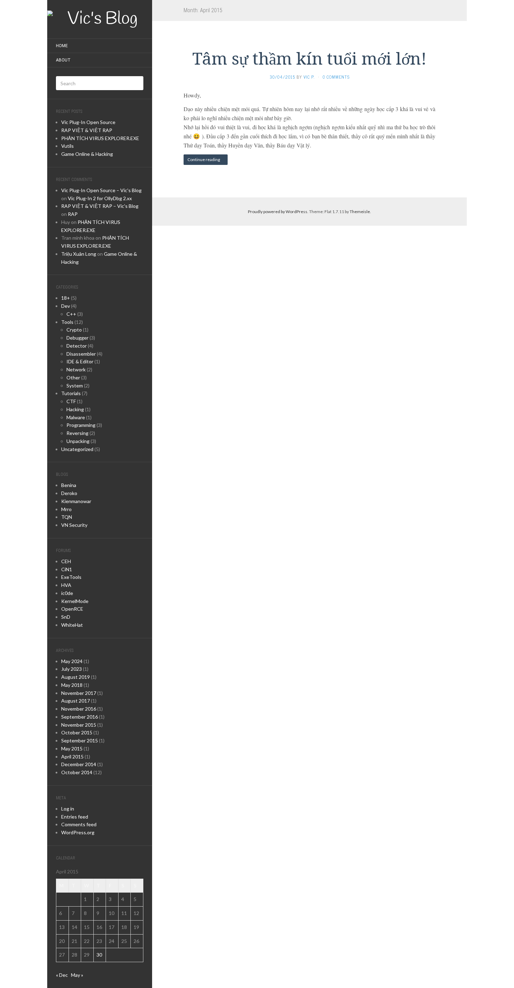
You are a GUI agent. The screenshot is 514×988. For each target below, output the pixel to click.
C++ (71, 314)
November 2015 (78, 725)
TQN (66, 517)
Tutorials (71, 393)
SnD (65, 617)
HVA (66, 585)
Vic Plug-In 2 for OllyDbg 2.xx (100, 198)
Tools (67, 322)
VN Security (74, 525)
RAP (73, 214)
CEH (66, 561)
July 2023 (71, 669)
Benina (68, 485)
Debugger (77, 338)
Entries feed (74, 817)
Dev (65, 306)
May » (77, 975)
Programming (80, 425)
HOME (62, 45)
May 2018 (72, 685)
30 (99, 955)
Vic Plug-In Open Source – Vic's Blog (101, 190)
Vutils (67, 146)
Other (73, 377)
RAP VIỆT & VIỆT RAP (86, 130)
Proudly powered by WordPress (277, 211)
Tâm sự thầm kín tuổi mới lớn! (309, 59)
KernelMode (74, 601)
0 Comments (336, 76)
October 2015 (76, 732)
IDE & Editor (79, 361)
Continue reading (204, 159)
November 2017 (78, 693)
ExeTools (71, 577)
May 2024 (72, 661)
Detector (76, 346)
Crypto (74, 330)
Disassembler (81, 354)
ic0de (67, 593)
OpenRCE (72, 609)
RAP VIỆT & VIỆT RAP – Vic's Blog (99, 206)
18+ (65, 298)
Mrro (66, 509)
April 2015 (72, 757)
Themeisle (360, 211)
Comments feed (79, 824)
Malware (75, 417)
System (74, 385)
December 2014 (78, 764)
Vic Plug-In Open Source (88, 122)
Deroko (69, 493)
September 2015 (79, 740)
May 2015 (72, 748)
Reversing (77, 433)
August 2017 (75, 701)
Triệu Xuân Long (78, 254)
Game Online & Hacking (87, 154)
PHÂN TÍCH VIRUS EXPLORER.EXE (100, 138)
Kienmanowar (76, 501)
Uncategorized (77, 449)
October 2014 (76, 772)
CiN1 (66, 569)
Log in (67, 809)
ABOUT (63, 60)
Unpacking (78, 441)
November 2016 (78, 709)
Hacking (75, 409)
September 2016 (79, 717)
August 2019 (75, 677)
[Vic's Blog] (99, 19)
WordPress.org (77, 832)
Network (76, 369)
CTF (71, 401)
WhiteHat (72, 625)
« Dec (62, 975)
